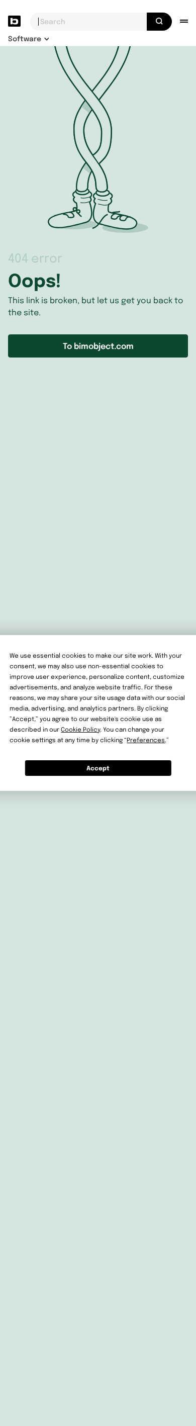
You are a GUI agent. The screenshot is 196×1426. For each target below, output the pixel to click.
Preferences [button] (146, 740)
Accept (98, 768)
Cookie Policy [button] (80, 729)
